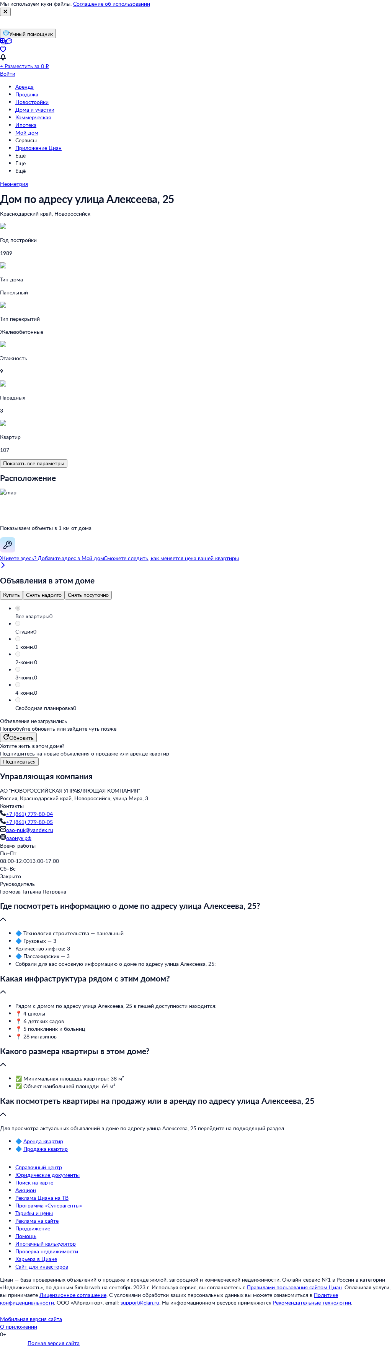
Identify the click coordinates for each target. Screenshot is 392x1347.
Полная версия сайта (54, 1343)
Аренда (24, 86)
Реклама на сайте (37, 1220)
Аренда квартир (43, 1141)
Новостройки (32, 102)
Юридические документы (47, 1174)
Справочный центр (38, 1167)
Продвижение (32, 1228)
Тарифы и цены (34, 1213)
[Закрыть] (5, 12)
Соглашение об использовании (111, 3)
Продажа (26, 94)
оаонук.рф (18, 838)
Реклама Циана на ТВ (42, 1197)
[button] (203, 616)
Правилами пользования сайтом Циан (294, 1287)
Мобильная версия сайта (31, 1319)
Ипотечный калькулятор (45, 1243)
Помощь (25, 1236)
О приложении (18, 1326)
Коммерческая (33, 117)
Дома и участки (34, 109)
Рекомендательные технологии (312, 1302)
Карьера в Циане (36, 1259)
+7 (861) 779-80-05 (29, 821)
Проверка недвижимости (46, 1251)
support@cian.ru (140, 1302)
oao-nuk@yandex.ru (29, 830)
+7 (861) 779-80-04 (29, 813)
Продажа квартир (45, 1148)
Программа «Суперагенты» (48, 1205)
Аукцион (25, 1190)
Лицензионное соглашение (72, 1294)
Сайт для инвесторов (41, 1266)
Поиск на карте (34, 1182)
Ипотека (25, 124)
